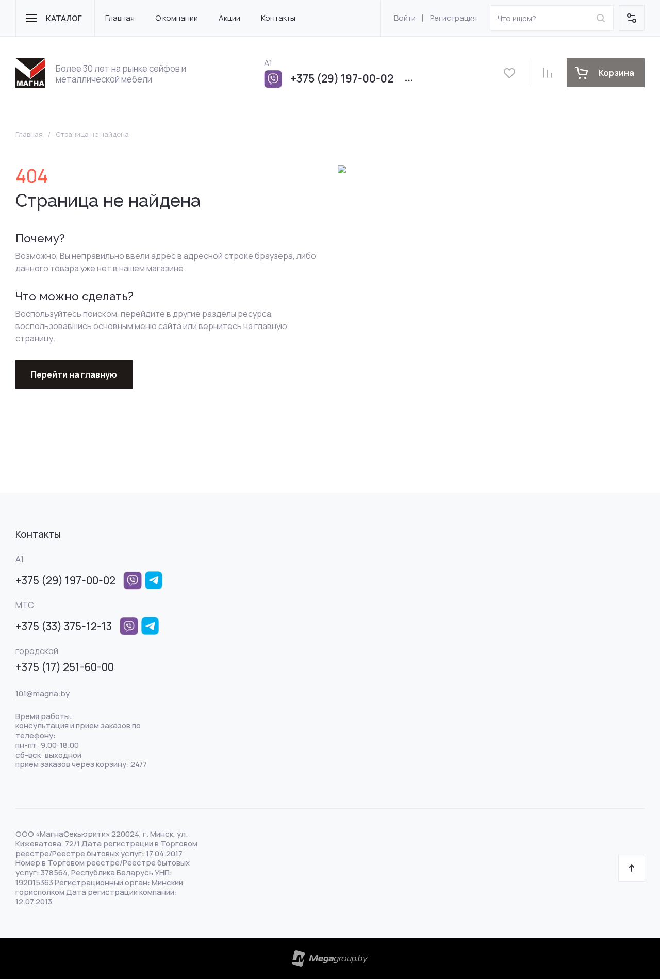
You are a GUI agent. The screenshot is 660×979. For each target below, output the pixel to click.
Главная (29, 134)
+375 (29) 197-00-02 (341, 78)
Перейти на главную (74, 374)
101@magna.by (42, 693)
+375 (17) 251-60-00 (64, 667)
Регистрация (453, 17)
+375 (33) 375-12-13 (63, 626)
